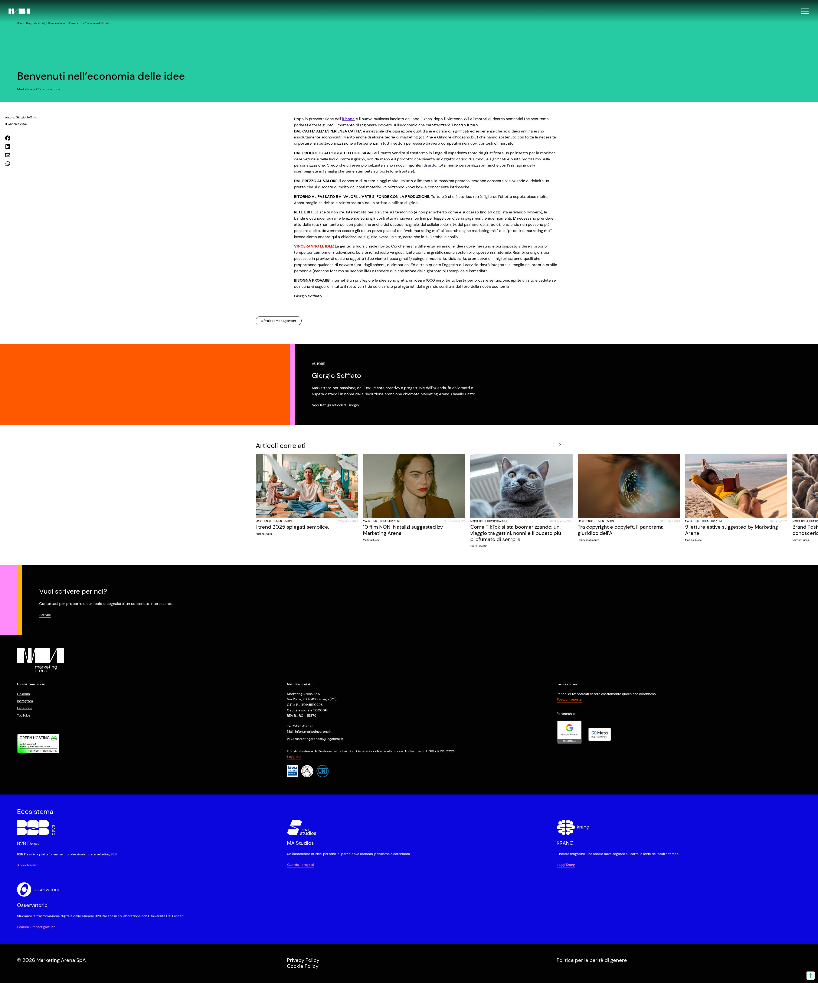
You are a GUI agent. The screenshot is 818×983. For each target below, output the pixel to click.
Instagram (25, 701)
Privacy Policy (303, 960)
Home (20, 23)
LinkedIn (23, 694)
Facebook (24, 708)
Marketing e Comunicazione (49, 23)
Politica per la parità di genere (592, 960)
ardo (432, 165)
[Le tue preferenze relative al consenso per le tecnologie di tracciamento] (810, 975)
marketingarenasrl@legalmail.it (319, 739)
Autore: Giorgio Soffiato (21, 117)
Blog (28, 23)
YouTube (23, 715)
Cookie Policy (302, 966)
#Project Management (278, 320)
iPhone (348, 118)
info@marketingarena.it (313, 732)
